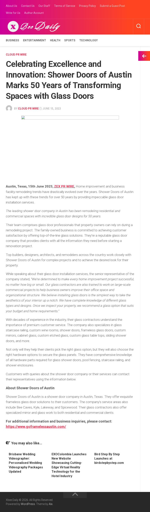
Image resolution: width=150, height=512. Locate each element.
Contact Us (28, 5)
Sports (69, 40)
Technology (88, 40)
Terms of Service (64, 5)
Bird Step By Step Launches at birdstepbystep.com (109, 458)
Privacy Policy (87, 5)
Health (55, 40)
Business (12, 40)
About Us (11, 5)
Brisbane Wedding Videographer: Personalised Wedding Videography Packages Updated (26, 463)
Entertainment (34, 40)
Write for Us (13, 12)
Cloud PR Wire (16, 54)
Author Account (34, 12)
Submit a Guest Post (112, 5)
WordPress (28, 504)
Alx (51, 504)
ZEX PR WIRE (64, 186)
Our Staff (44, 5)
